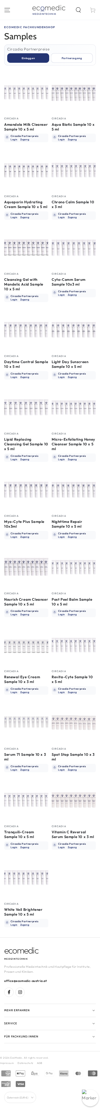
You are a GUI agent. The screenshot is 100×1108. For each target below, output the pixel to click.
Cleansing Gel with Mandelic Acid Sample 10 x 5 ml (23, 284)
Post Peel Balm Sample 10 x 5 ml (72, 601)
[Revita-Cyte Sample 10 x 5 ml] (74, 645)
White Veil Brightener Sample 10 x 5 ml (23, 911)
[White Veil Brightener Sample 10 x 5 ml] (26, 877)
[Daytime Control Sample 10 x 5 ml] (26, 330)
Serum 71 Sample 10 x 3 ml (25, 756)
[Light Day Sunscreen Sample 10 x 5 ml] (74, 330)
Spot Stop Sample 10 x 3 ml (73, 756)
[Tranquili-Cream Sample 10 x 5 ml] (26, 800)
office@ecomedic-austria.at (25, 981)
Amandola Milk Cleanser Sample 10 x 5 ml (26, 126)
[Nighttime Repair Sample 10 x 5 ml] (74, 489)
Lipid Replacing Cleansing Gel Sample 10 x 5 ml (26, 444)
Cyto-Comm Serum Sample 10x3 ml (69, 281)
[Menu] (7, 10)
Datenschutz (25, 1062)
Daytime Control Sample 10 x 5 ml (26, 364)
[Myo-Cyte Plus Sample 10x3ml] (26, 489)
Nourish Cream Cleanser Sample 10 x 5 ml (26, 601)
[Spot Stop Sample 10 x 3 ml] (74, 722)
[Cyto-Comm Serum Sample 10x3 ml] (74, 247)
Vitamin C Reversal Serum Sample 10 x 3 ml (73, 834)
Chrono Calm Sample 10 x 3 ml (73, 204)
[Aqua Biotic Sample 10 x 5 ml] (74, 92)
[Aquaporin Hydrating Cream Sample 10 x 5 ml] (26, 170)
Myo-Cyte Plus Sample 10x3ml (24, 523)
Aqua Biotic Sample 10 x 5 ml (73, 126)
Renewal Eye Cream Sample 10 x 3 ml (22, 679)
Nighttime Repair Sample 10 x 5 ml (67, 523)
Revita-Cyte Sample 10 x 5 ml (72, 679)
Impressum (7, 1062)
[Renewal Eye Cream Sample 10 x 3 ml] (26, 645)
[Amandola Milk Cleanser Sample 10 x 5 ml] (26, 92)
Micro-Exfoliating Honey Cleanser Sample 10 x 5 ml (73, 444)
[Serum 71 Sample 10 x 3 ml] (26, 722)
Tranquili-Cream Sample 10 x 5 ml (19, 834)
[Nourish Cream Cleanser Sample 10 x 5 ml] (26, 567)
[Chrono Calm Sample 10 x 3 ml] (74, 170)
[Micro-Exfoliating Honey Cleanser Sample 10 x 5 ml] (74, 407)
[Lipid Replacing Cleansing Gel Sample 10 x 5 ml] (26, 407)
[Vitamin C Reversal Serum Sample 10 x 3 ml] (74, 800)
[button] (78, 10)
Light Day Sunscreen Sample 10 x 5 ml (70, 364)
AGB (39, 1062)
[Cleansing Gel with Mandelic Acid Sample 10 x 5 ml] (26, 247)
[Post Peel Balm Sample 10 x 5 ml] (74, 567)
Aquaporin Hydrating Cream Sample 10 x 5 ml (25, 204)
